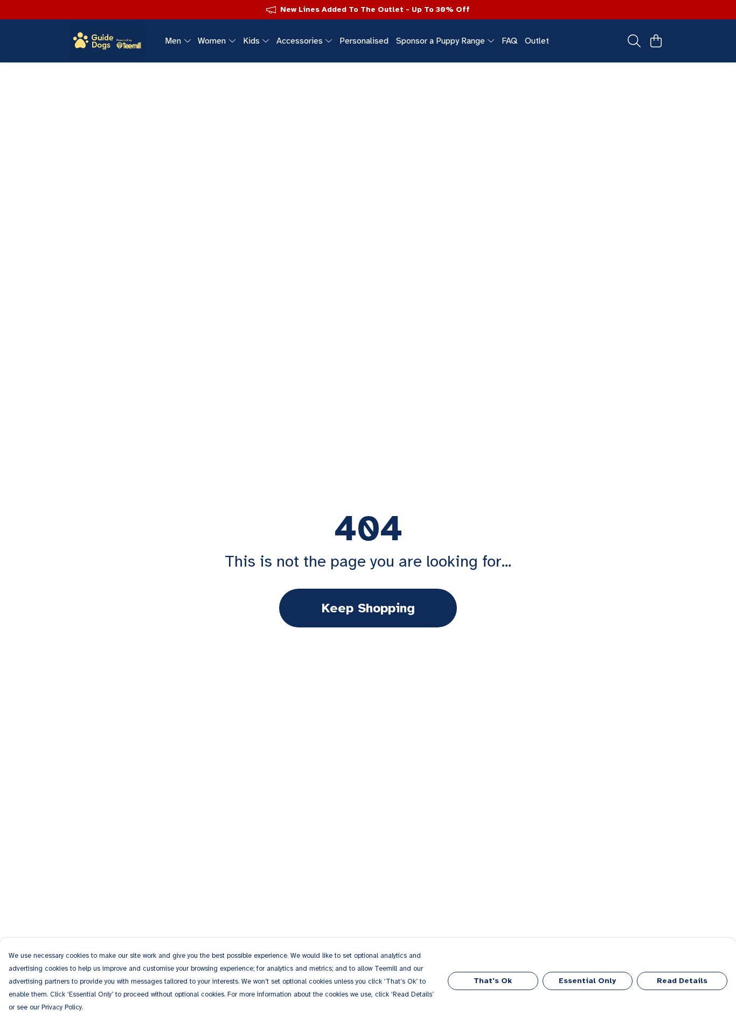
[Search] (634, 41)
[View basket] (655, 41)
